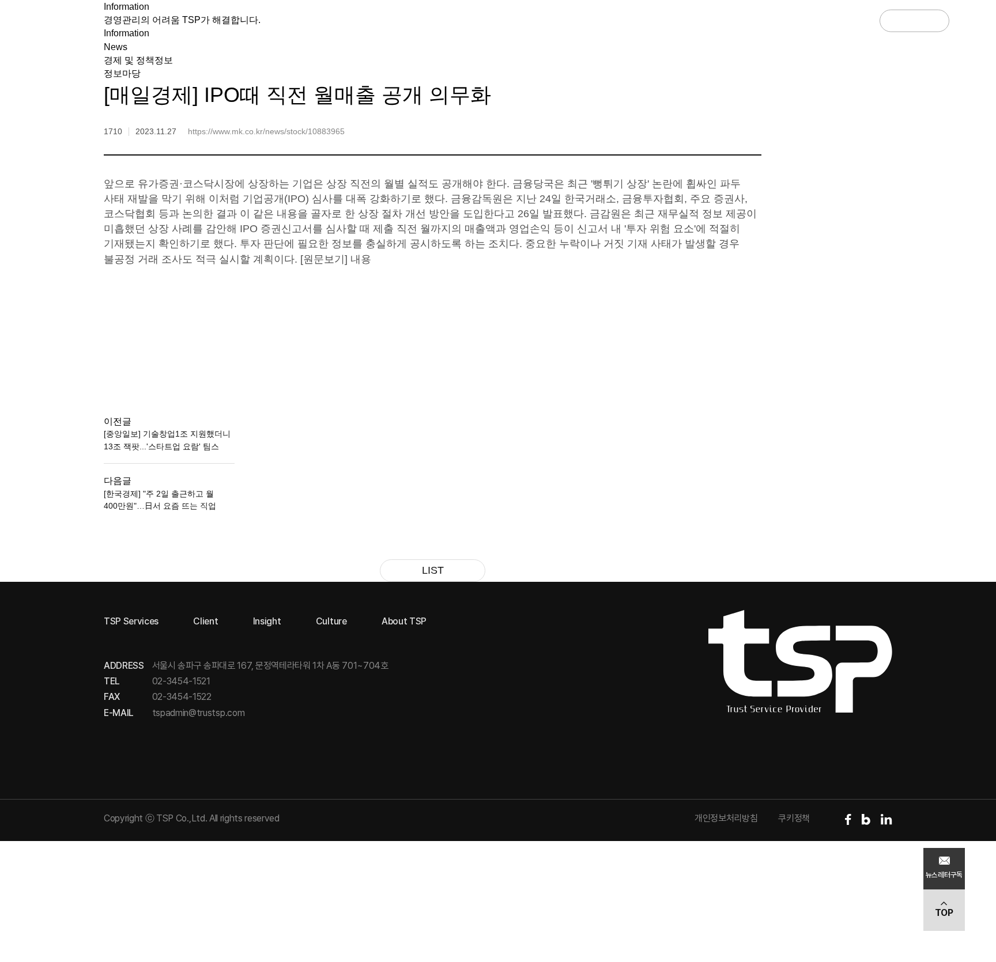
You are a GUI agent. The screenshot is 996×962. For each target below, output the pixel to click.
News (115, 47)
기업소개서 (914, 20)
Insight (500, 20)
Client (430, 20)
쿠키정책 (794, 818)
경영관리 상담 (839, 20)
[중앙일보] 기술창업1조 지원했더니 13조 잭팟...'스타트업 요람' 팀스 (167, 440)
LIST (433, 570)
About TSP (655, 20)
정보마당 (122, 73)
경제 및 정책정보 (138, 60)
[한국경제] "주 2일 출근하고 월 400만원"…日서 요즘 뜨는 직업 (160, 500)
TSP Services (345, 20)
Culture (573, 20)
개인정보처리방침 (726, 818)
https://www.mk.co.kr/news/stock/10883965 (266, 131)
